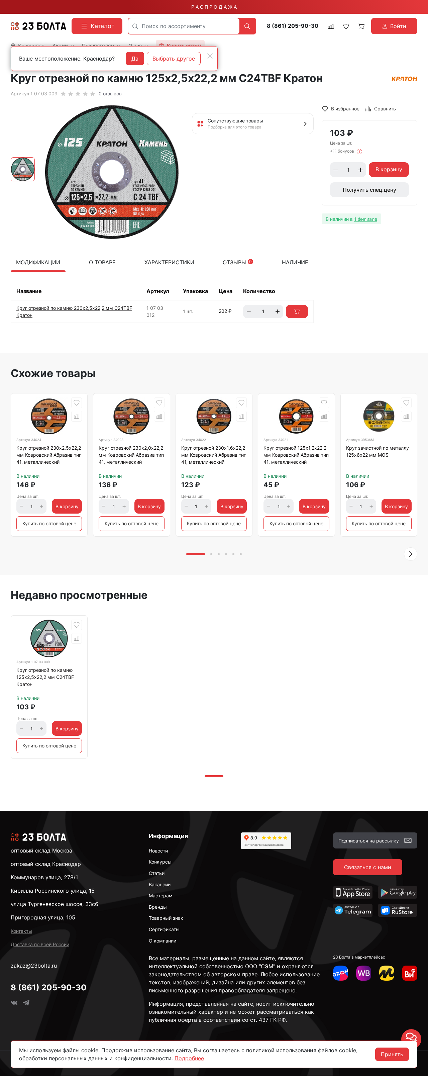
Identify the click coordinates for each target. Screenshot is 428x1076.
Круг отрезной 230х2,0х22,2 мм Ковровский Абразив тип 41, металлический (131, 455)
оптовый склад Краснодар (46, 864)
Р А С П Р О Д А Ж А (214, 7)
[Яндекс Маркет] (386, 973)
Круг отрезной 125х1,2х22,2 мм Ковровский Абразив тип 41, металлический (296, 455)
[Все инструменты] (409, 973)
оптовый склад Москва (41, 850)
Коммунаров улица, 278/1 (44, 877)
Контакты (21, 931)
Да (134, 58)
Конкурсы (160, 862)
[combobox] (183, 26)
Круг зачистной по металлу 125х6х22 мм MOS (377, 451)
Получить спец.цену (369, 190)
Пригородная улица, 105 (43, 917)
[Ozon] (340, 973)
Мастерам (161, 895)
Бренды (158, 907)
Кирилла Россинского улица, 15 (53, 890)
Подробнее (189, 1058)
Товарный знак (166, 918)
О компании (162, 941)
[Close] (210, 56)
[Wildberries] (363, 973)
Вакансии (160, 884)
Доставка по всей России (40, 944)
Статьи (157, 873)
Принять (392, 1054)
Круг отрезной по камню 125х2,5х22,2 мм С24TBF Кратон (45, 677)
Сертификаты (164, 929)
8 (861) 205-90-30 (292, 26)
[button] (410, 554)
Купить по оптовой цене (49, 523)
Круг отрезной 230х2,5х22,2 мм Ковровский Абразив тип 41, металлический (49, 455)
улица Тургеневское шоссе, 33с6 (54, 904)
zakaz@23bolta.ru (34, 965)
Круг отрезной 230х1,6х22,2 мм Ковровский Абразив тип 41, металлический (213, 455)
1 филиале (365, 219)
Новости (158, 851)
